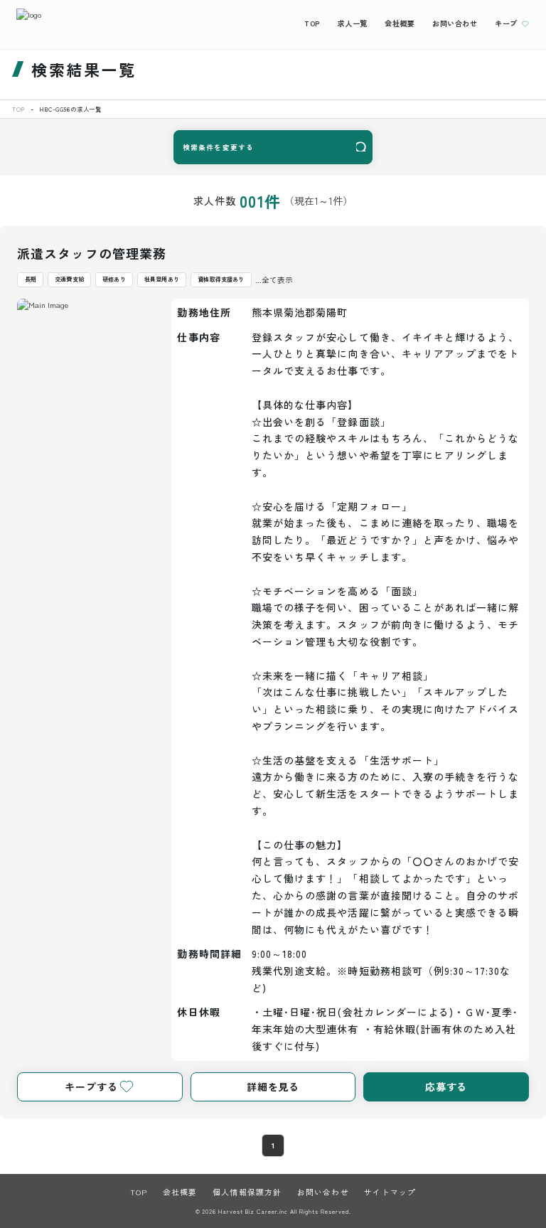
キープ (506, 23)
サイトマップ (390, 1191)
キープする (91, 1086)
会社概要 (399, 23)
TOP (312, 23)
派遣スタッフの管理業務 (91, 253)
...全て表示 (274, 279)
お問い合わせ (455, 23)
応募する (446, 1086)
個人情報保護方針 (247, 1191)
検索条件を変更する (218, 147)
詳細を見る (273, 1086)
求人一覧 (352, 23)
